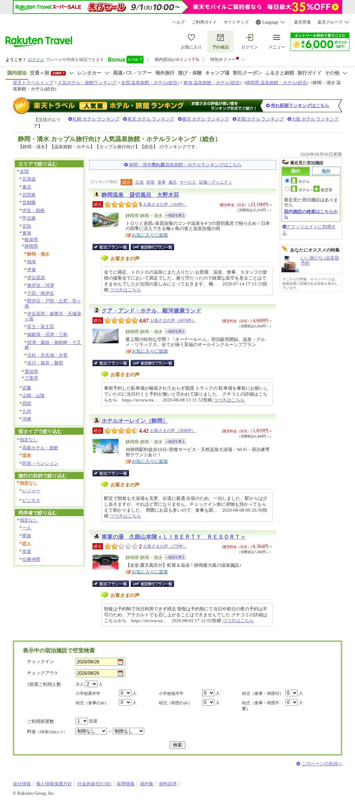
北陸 (26, 226)
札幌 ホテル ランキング (96, 119)
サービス (188, 182)
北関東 (29, 194)
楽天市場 (302, 22)
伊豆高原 (36, 277)
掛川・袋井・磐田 (45, 362)
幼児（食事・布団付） (263, 693)
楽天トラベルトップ (33, 82)
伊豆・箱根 (33, 210)
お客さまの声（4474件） (173, 320)
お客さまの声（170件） (165, 546)
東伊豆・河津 (40, 285)
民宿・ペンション (40, 463)
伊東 (31, 269)
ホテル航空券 (315, 190)
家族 (26, 535)
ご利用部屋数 (40, 721)
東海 (26, 233)
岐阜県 (31, 239)
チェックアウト (43, 672)
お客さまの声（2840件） (173, 430)
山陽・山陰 (33, 395)
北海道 (29, 179)
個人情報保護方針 (54, 783)
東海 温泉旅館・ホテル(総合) (212, 82)
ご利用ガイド (204, 22)
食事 (161, 182)
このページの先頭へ (322, 763)
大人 (80, 684)
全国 (24, 171)
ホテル (304, 181)
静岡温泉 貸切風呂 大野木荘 (140, 195)
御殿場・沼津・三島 (47, 334)
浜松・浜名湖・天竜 (47, 355)
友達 (26, 551)
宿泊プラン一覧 (114, 247)
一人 (26, 527)
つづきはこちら (125, 289)
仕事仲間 (31, 559)
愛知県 (31, 371)
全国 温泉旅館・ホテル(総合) (150, 82)
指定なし (29, 439)
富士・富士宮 (40, 326)
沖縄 (26, 419)
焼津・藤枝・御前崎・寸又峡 (53, 345)
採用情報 (125, 783)
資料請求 (168, 783)
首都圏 (29, 202)
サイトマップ (236, 22)
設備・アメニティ (215, 182)
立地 (139, 182)
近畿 (26, 387)
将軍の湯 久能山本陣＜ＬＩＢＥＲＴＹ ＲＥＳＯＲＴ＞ (174, 537)
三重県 (31, 378)
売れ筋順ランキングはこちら (300, 105)
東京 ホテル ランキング (150, 119)
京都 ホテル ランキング (260, 119)
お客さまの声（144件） (165, 204)
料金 (47, 731)
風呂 (172, 182)
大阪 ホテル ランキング (315, 119)
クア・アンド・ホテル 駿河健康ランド (151, 310)
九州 (26, 411)
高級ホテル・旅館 (40, 447)
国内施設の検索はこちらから (311, 214)
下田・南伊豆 (40, 293)
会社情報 (22, 783)
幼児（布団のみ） (175, 702)
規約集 (147, 783)
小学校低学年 (171, 693)
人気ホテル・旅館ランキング (87, 82)
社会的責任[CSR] (94, 783)
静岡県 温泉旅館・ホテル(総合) (277, 82)
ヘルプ (178, 22)
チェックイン (40, 661)
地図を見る (175, 215)
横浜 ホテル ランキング (205, 119)
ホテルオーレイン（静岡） (135, 421)
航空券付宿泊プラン (152, 247)
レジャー (31, 490)
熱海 (31, 261)
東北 (26, 186)
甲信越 (29, 218)
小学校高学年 (88, 693)
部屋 (150, 182)
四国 (26, 403)
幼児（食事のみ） (92, 702)
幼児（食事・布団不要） (260, 705)
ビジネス (31, 500)
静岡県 (31, 246)
